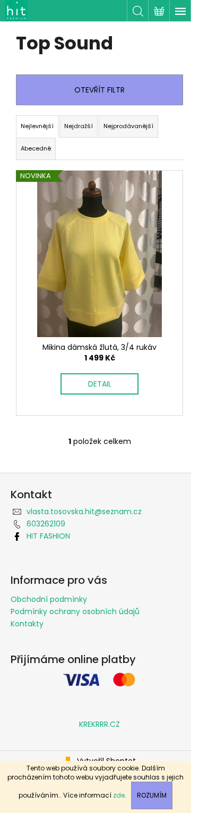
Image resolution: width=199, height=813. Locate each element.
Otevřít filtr (99, 90)
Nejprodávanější (128, 126)
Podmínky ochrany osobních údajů (75, 611)
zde (119, 795)
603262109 (46, 523)
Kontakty (27, 623)
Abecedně (36, 148)
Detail (99, 384)
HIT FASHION (48, 536)
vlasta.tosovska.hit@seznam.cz (84, 511)
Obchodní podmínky (49, 599)
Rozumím (152, 795)
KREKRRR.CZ (99, 724)
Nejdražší (78, 126)
